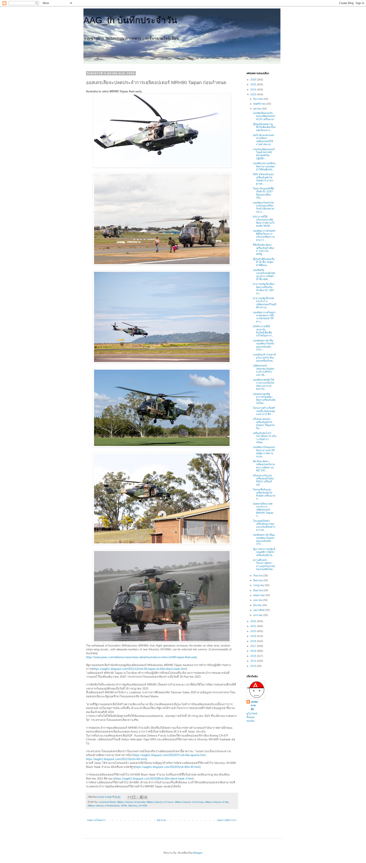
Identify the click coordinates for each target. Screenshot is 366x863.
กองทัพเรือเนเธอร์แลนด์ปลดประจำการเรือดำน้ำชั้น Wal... (264, 275)
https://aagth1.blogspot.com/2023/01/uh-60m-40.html (167, 767)
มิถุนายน (258, 590)
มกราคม (258, 615)
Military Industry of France (160, 802)
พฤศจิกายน (259, 103)
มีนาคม (257, 605)
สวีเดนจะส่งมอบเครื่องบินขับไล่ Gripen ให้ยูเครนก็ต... (263, 424)
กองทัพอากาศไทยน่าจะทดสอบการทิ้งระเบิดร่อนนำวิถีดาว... (264, 317)
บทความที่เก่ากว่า (227, 820)
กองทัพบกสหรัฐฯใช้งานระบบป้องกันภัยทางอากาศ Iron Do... (263, 384)
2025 (253, 84)
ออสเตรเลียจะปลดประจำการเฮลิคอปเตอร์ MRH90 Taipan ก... (263, 510)
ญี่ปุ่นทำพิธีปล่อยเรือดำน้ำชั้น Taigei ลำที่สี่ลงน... (263, 262)
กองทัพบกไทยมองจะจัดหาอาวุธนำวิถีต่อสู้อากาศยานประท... (264, 452)
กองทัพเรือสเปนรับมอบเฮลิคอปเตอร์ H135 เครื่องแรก (264, 116)
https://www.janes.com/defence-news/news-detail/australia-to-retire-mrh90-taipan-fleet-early (141, 657)
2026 (253, 79)
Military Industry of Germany (189, 802)
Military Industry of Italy (217, 802)
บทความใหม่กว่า (96, 820)
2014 (253, 660)
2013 (253, 666)
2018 (253, 641)
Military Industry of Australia (131, 802)
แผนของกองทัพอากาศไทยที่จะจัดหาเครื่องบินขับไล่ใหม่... (264, 399)
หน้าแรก (161, 820)
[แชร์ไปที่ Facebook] (142, 797)
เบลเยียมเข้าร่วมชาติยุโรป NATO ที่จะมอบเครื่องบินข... (264, 357)
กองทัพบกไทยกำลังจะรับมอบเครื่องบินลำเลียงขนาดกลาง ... (263, 207)
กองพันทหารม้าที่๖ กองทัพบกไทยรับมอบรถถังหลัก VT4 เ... (263, 345)
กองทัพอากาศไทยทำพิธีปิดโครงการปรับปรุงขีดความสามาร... (264, 235)
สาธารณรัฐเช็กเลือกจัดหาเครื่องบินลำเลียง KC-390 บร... (263, 289)
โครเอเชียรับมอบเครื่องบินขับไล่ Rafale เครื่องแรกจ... (264, 494)
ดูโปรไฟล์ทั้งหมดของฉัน (252, 717)
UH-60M (142, 805)
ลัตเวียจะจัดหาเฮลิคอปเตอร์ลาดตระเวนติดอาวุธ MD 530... (264, 466)
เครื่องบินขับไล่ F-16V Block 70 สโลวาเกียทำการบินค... (264, 438)
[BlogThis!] (134, 797)
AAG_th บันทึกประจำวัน (130, 20)
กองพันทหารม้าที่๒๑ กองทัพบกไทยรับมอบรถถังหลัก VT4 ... (264, 539)
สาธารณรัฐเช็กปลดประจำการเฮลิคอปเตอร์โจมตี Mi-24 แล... (264, 303)
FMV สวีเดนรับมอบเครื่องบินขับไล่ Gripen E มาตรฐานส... (263, 179)
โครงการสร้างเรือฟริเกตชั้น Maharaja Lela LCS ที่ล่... (264, 411)
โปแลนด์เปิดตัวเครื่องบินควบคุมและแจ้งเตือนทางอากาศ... (264, 525)
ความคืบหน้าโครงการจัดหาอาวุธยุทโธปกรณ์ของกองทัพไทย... (264, 565)
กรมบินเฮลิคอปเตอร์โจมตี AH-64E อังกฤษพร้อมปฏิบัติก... (264, 154)
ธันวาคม (258, 98)
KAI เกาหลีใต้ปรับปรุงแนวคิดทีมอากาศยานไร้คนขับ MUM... (263, 221)
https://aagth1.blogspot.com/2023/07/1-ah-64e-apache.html (169, 755)
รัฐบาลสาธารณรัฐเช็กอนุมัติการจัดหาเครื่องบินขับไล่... (264, 552)
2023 (253, 94)
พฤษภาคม (259, 595)
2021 (253, 626)
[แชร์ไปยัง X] (138, 797)
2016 (253, 650)
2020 (253, 631)
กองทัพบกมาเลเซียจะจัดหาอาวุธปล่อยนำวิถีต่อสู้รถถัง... (264, 166)
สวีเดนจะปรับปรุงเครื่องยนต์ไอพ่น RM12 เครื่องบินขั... (263, 480)
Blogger (197, 852)
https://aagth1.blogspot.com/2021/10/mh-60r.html (116, 759)
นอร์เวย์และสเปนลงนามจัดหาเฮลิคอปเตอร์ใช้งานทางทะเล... (263, 140)
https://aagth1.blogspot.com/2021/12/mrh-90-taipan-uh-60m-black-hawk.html (139, 668)
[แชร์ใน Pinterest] (146, 797)
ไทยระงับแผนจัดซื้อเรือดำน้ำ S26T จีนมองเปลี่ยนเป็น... (263, 193)
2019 (253, 636)
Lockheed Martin (107, 802)
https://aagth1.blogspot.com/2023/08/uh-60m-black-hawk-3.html (154, 778)
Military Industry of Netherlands (104, 805)
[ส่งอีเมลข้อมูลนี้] (130, 797)
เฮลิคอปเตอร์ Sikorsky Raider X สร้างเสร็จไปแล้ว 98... (263, 370)
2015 (253, 656)
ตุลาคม (257, 108)
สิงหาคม (258, 580)
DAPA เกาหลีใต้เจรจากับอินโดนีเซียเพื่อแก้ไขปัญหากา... (263, 331)
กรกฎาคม (259, 585)
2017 (253, 646)
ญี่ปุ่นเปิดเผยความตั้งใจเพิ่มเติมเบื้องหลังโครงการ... (264, 127)
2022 (253, 621)
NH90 (124, 805)
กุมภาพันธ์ (259, 610)
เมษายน (258, 600)
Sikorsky (132, 805)
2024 (253, 89)
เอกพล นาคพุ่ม (254, 705)
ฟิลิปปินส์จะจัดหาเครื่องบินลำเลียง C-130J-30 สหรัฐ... (263, 249)
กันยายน (258, 575)
